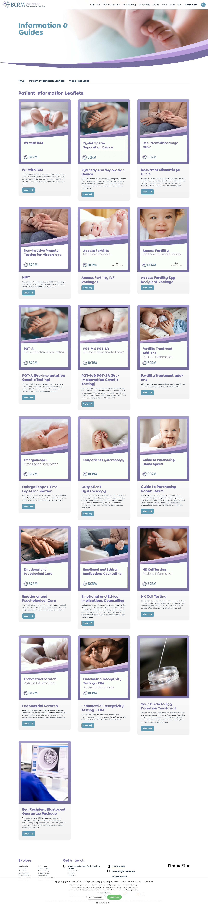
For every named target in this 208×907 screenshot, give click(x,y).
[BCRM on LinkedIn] (178, 866)
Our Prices (23, 871)
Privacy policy (43, 868)
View (26, 190)
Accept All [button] (114, 897)
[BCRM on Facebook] (169, 865)
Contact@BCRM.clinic (123, 871)
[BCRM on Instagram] (183, 865)
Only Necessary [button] (96, 897)
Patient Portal (119, 876)
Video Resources (79, 80)
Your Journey (24, 873)
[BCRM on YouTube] (188, 865)
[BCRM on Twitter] (173, 866)
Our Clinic (22, 868)
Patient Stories (24, 876)
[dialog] (104, 892)
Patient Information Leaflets (46, 80)
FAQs (22, 80)
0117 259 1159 (118, 866)
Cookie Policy (43, 871)
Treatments (23, 866)
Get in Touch (43, 866)
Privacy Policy (105, 892)
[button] (104, 902)
